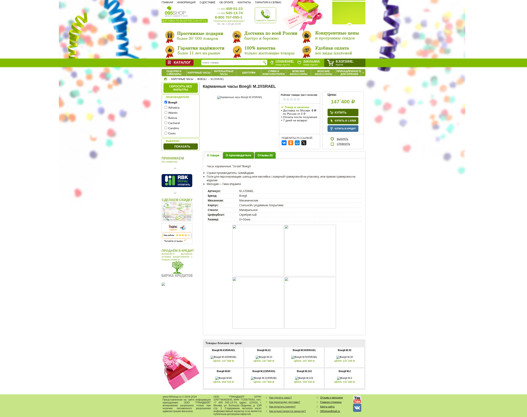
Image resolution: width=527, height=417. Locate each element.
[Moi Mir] (297, 142)
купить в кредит (345, 128)
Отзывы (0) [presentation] (265, 155)
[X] (303, 142)
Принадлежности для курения (349, 73)
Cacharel (174, 123)
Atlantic (173, 112)
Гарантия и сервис (268, 2)
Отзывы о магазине (331, 397)
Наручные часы (199, 72)
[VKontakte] (284, 142)
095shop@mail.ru (330, 411)
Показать (182, 146)
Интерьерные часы (224, 73)
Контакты (244, 2)
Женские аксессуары (323, 73)
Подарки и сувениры (174, 73)
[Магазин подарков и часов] (175, 10)
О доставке (207, 2)
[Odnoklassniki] (290, 142)
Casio (172, 133)
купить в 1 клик (345, 120)
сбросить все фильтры (180, 88)
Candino (173, 128)
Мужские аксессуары (298, 73)
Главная (167, 2)
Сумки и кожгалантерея (273, 73)
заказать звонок (265, 20)
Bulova (172, 117)
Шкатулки (248, 72)
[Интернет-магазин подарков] (165, 79)
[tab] (213, 155)
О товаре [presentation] (213, 155)
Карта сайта (327, 406)
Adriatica (174, 107)
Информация (186, 2)
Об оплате (226, 2)
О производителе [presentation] (238, 155)
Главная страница (331, 402)
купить (340, 112)
